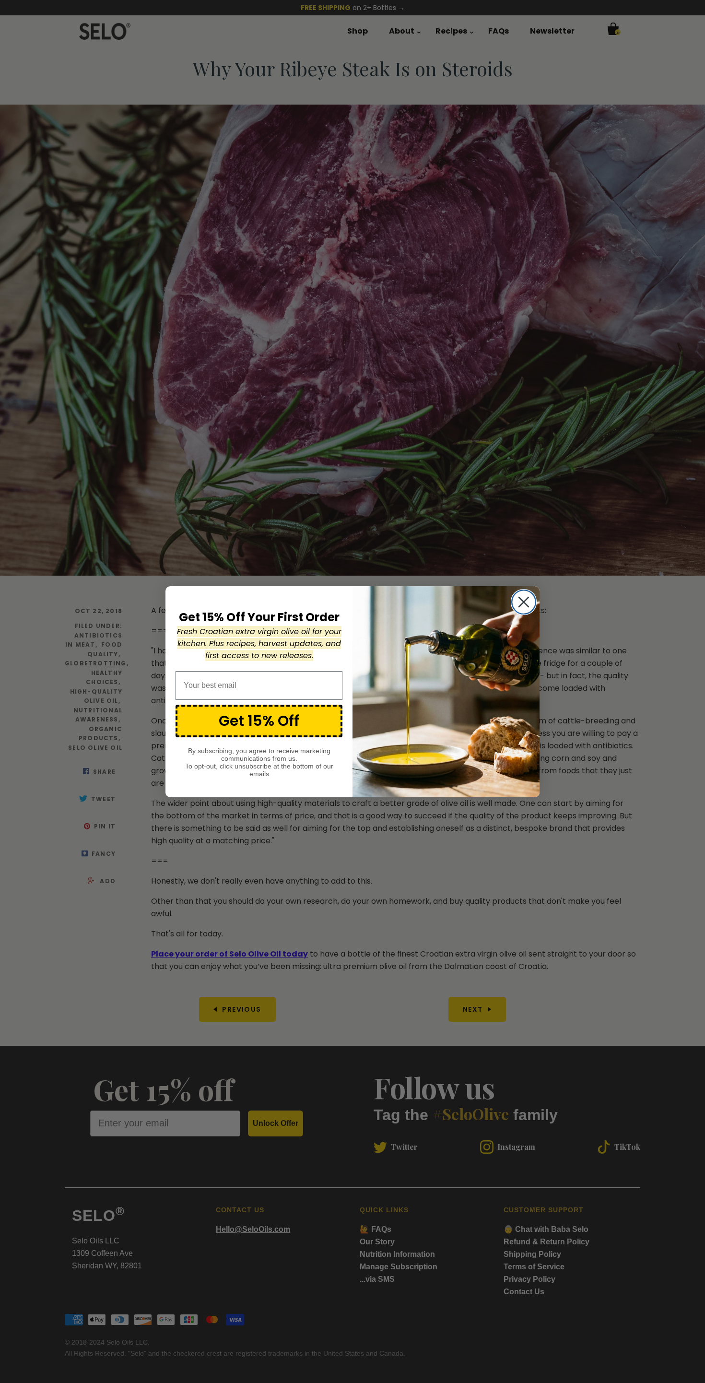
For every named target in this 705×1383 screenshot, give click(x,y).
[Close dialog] (524, 602)
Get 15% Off (259, 720)
